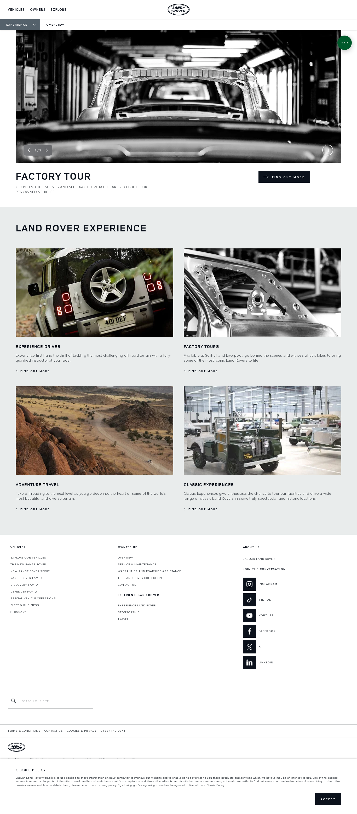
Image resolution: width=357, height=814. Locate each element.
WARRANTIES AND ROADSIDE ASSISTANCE (149, 571)
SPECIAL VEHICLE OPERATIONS (33, 598)
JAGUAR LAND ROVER (259, 559)
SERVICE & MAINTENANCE (137, 564)
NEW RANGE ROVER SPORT (30, 571)
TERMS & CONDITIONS (24, 730)
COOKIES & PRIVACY (82, 730)
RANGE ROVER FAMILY (26, 578)
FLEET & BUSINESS (24, 605)
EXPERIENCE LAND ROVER (137, 605)
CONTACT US (127, 585)
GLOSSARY (18, 612)
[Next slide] (46, 150)
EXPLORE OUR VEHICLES (28, 557)
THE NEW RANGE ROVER (28, 564)
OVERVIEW (125, 557)
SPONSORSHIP (129, 612)
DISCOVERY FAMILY (24, 585)
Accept (328, 799)
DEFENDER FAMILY (24, 591)
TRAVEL (123, 619)
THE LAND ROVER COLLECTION (140, 578)
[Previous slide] (29, 150)
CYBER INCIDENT (113, 730)
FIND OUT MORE (288, 177)
